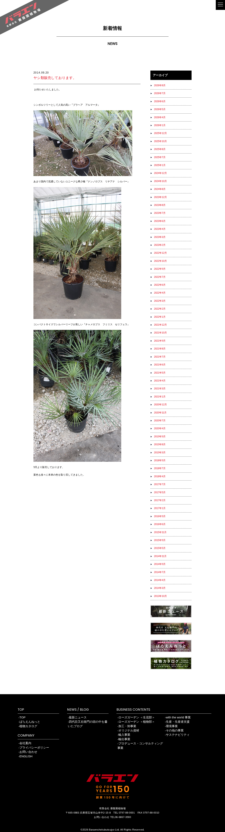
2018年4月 (160, 476)
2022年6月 (160, 285)
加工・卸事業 (127, 726)
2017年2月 (160, 500)
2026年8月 (160, 85)
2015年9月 (160, 540)
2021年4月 (160, 380)
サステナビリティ (178, 734)
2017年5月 (160, 492)
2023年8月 (160, 205)
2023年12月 (160, 197)
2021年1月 (160, 396)
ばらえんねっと (29, 721)
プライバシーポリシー (34, 747)
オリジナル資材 (128, 730)
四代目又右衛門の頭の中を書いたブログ (87, 724)
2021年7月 (160, 356)
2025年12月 (160, 133)
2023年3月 (160, 237)
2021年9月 (160, 340)
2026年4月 (160, 117)
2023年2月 (160, 245)
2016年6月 (160, 524)
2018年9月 (160, 460)
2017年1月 (160, 508)
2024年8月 (160, 189)
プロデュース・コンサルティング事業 (140, 745)
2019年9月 (160, 436)
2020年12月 (160, 404)
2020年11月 (160, 412)
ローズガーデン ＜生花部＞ (136, 717)
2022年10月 (160, 261)
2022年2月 (160, 308)
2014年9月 (160, 564)
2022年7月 (160, 277)
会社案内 (25, 743)
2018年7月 (160, 468)
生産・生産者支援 (178, 721)
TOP (22, 717)
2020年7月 (160, 420)
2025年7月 (160, 157)
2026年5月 (160, 109)
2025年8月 (160, 149)
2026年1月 (160, 125)
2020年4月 (160, 428)
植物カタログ (28, 726)
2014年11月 (160, 556)
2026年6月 (160, 101)
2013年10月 (160, 596)
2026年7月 (160, 93)
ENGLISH (25, 756)
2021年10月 (160, 332)
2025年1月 (160, 165)
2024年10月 (160, 181)
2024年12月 (160, 173)
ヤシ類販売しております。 (54, 78)
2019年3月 (160, 452)
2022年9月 (160, 269)
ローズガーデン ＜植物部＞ (136, 721)
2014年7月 (160, 572)
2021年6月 (160, 364)
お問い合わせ (28, 752)
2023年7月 (160, 213)
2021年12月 (160, 324)
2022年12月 (160, 253)
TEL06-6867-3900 (120, 817)
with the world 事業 (178, 717)
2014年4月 (160, 580)
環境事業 (172, 726)
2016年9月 (160, 516)
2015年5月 (160, 548)
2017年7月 (160, 484)
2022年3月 (160, 301)
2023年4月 (160, 229)
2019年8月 (160, 444)
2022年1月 (160, 317)
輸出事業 (124, 739)
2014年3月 (160, 588)
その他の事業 (175, 730)
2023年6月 (160, 221)
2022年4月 (160, 292)
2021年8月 (160, 348)
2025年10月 (160, 141)
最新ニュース (78, 717)
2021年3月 (160, 388)
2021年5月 (160, 372)
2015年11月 (160, 532)
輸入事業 (124, 734)
